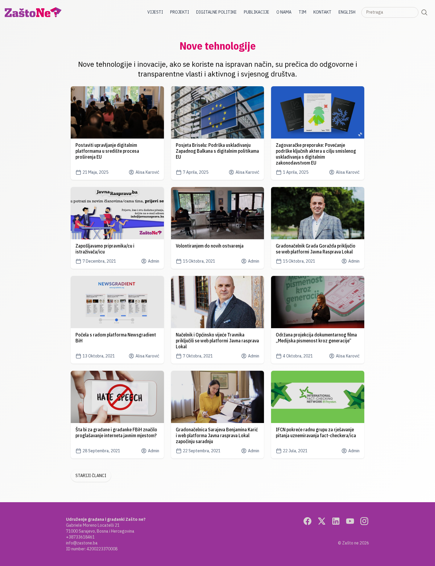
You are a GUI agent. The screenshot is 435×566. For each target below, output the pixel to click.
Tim (302, 12)
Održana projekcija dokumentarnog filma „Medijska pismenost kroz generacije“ (316, 338)
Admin (153, 261)
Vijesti (155, 12)
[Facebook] (307, 521)
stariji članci (90, 475)
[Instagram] (364, 521)
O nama (283, 12)
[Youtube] (350, 521)
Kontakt (322, 12)
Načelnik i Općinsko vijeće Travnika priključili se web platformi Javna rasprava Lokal (217, 340)
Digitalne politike (216, 12)
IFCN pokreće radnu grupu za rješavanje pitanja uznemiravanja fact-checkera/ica (316, 432)
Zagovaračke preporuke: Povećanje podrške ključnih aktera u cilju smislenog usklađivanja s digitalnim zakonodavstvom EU (316, 154)
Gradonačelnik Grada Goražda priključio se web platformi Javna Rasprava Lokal (315, 249)
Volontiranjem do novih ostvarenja (210, 246)
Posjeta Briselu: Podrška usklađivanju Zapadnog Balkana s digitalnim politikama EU (217, 151)
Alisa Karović (147, 172)
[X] (321, 521)
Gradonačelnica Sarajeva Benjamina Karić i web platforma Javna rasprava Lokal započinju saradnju (217, 435)
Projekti (179, 12)
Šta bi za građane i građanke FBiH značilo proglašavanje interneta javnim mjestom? (116, 432)
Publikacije (256, 12)
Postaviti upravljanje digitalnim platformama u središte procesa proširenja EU (107, 151)
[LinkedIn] (336, 521)
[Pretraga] (424, 12)
